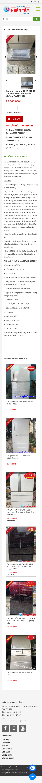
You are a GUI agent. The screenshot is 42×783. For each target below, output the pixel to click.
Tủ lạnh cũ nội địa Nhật (17, 29)
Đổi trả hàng (7, 755)
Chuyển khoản (8, 758)
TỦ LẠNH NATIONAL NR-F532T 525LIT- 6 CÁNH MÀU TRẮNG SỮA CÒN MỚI (20, 512)
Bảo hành (6, 752)
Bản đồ (5, 746)
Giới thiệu (6, 740)
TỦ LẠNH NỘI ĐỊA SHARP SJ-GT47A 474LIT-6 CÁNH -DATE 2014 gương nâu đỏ (21, 620)
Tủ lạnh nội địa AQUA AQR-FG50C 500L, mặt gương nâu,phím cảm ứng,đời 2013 (20, 566)
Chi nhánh (6, 743)
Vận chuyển (7, 749)
